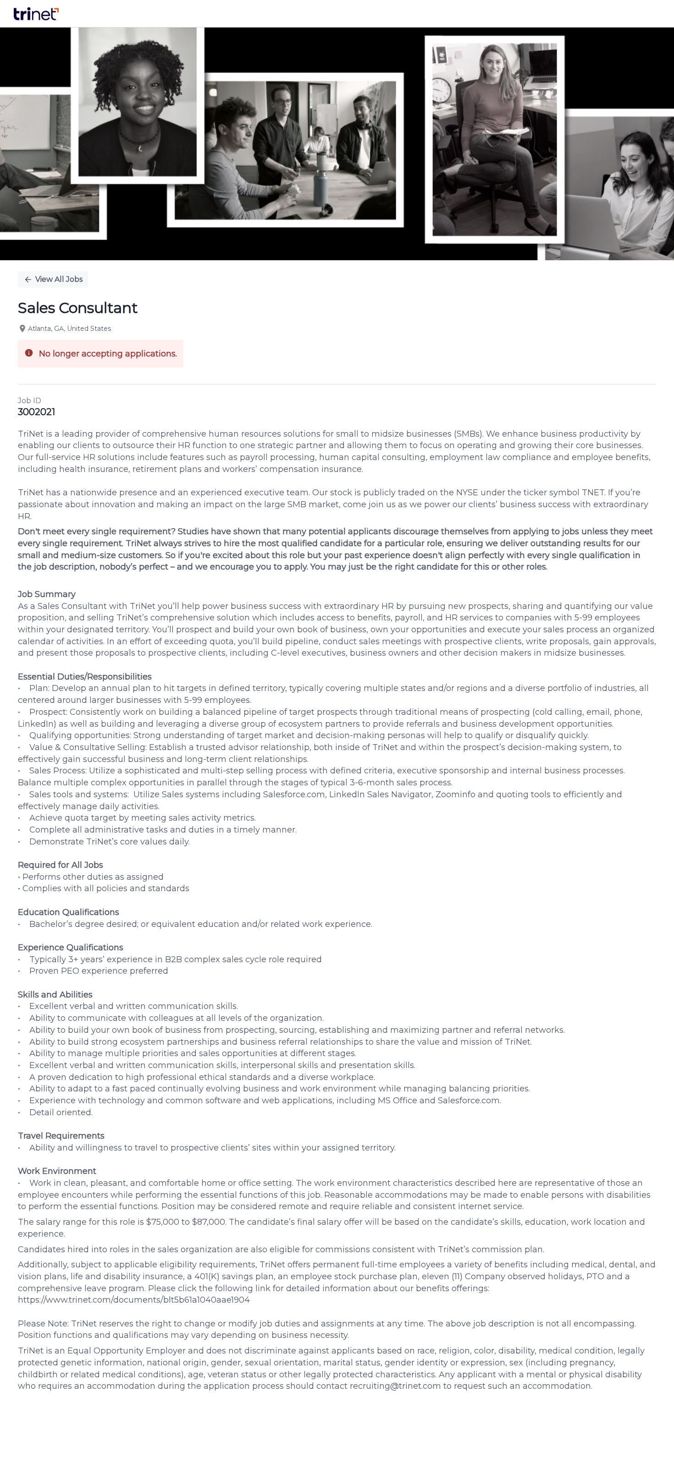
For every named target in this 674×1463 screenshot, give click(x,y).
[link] (36, 14)
